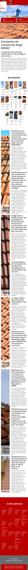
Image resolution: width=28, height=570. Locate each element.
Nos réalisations (8, 20)
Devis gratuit (20, 568)
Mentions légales (9, 568)
